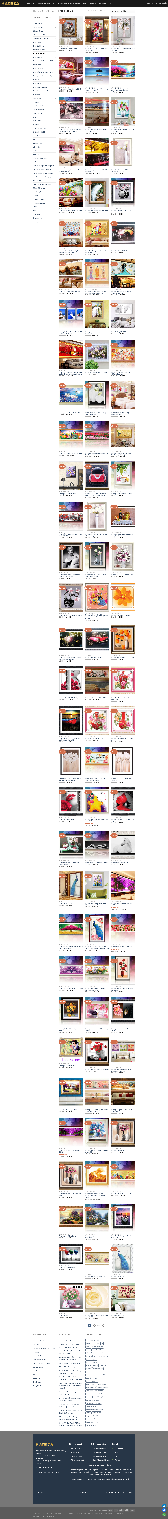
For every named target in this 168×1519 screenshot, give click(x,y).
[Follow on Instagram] (83, 1492)
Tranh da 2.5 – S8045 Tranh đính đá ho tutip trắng (122, 779)
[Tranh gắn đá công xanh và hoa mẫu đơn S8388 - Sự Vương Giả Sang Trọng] (97, 928)
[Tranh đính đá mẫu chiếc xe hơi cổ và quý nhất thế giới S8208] (71, 639)
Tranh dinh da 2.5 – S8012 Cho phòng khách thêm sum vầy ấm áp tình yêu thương (96, 616)
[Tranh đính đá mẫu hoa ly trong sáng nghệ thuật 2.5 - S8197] (97, 556)
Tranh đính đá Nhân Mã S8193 (68, 48)
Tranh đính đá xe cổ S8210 (93, 657)
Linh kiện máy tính (39, 199)
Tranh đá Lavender (39, 50)
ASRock (35, 151)
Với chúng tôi (119, 1448)
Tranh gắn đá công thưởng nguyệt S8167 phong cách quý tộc (121, 454)
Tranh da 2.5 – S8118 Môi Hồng (68, 698)
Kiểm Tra (36, 1352)
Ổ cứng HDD (37, 218)
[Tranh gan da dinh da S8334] (71, 1049)
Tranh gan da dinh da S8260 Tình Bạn (70, 413)
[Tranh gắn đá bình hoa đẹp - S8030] (97, 354)
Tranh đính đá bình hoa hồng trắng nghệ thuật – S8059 (95, 413)
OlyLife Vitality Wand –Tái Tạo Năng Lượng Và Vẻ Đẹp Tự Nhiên (70, 1424)
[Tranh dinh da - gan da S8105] (71, 1254)
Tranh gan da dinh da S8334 (67, 1066)
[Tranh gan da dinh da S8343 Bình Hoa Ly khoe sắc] (123, 111)
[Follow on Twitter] (85, 1492)
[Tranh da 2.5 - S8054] (123, 1132)
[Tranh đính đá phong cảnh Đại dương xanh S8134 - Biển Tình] (97, 71)
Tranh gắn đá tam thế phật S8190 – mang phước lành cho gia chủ (96, 292)
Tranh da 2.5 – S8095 (65, 1315)
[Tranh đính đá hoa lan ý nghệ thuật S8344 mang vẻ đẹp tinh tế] (97, 885)
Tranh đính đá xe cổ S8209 (119, 251)
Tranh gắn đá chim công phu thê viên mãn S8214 (96, 332)
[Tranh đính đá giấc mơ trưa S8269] (71, 273)
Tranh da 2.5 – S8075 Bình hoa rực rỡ (122, 574)
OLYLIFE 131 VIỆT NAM (41, 1363)
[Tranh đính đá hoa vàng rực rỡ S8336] (123, 639)
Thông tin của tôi (76, 1456)
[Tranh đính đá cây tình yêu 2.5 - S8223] (71, 970)
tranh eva (88, 1368)
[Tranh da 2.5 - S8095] (71, 1297)
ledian (87, 1346)
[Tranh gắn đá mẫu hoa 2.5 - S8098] (123, 475)
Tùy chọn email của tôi (78, 1460)
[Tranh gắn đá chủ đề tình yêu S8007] (71, 71)
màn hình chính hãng (97, 1350)
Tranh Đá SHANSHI (91, 1384)
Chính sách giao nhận (99, 1448)
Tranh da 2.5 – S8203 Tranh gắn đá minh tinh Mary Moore (69, 575)
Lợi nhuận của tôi (76, 1452)
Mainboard (37, 121)
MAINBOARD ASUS (40, 158)
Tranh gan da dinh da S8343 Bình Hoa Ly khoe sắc (122, 130)
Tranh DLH (103, 1365)
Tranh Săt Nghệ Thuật (105, 3)
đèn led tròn (100, 1394)
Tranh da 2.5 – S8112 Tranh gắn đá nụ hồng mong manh (122, 820)
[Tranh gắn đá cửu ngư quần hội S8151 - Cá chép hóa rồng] (123, 354)
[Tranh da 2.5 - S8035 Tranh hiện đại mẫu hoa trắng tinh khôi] (97, 516)
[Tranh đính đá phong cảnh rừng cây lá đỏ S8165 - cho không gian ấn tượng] (71, 354)
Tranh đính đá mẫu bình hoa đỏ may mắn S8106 (121, 698)
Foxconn (36, 154)
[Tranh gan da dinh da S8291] (71, 1218)
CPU (34, 117)
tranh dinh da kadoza (92, 1362)
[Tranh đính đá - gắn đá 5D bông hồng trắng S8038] (97, 1297)
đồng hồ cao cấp (96, 1412)
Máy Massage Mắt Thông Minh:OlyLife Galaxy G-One (68, 1418)
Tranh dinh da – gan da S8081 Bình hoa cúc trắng (123, 49)
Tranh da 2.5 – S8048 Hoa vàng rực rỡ (122, 615)
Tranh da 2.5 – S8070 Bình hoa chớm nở (122, 211)
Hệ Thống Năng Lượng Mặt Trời (44, 1348)
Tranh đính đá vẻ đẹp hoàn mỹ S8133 (96, 863)
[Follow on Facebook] (80, 1492)
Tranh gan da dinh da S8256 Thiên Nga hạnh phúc (96, 1029)
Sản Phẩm (50, 11)
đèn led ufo (89, 1397)
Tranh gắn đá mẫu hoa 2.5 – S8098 (121, 494)
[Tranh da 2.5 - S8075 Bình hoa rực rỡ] (123, 556)
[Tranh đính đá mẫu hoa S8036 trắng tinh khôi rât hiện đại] (123, 152)
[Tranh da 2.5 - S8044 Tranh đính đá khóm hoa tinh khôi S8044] (71, 761)
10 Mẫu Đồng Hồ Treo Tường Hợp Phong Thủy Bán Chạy (69, 1346)
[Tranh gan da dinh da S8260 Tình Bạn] (71, 395)
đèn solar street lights (92, 1406)
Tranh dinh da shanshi (92, 1365)
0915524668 (126, 1472)
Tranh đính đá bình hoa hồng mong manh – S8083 (69, 863)
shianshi (100, 1353)
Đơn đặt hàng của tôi (77, 1448)
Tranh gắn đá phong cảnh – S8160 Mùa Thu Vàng (97, 171)
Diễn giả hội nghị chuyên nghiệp (43, 166)
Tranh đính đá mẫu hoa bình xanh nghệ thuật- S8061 (96, 1151)
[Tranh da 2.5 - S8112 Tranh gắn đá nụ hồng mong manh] (123, 801)
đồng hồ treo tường (91, 1425)
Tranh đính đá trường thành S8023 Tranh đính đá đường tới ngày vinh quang (95, 1195)
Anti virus (36, 102)
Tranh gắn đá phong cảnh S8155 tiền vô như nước (122, 1110)
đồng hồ (88, 1412)
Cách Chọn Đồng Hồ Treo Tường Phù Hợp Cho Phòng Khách (70, 1358)
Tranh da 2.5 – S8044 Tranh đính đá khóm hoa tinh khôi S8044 (70, 779)
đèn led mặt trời (99, 1390)
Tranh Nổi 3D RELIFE (40, 87)
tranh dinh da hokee (91, 1359)
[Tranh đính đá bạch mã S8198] (123, 845)
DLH (87, 1340)
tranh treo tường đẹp (91, 1381)
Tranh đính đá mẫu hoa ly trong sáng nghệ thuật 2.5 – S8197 (96, 575)
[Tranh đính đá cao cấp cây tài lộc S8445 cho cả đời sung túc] (71, 928)
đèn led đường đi (98, 1397)
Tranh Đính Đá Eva (91, 1387)
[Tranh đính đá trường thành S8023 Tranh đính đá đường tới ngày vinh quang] (97, 1175)
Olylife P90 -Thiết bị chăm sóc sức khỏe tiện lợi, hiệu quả (70, 1405)
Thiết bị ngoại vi (38, 180)
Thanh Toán (37, 1382)
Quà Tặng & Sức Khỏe (79, 3)
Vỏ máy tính (37, 147)
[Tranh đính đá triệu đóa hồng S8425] (123, 928)
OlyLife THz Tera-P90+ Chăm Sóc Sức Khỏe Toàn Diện (70, 1412)
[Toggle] (55, 27)
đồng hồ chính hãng (91, 1419)
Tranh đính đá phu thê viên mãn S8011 (122, 1194)
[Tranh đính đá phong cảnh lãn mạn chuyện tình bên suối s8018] (123, 71)
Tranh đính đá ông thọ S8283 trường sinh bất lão (96, 251)
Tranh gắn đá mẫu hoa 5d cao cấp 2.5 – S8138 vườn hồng (97, 454)
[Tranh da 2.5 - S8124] (71, 885)
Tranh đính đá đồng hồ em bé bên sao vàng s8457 (96, 820)
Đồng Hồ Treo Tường (44, 3)
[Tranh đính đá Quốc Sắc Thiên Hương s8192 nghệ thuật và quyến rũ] (71, 111)
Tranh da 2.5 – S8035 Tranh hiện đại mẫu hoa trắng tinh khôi (96, 535)
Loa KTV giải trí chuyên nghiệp (43, 173)
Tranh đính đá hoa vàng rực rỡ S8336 (122, 657)
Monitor (88, 1350)
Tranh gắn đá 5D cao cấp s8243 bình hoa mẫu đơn (96, 49)
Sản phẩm (36, 1374)
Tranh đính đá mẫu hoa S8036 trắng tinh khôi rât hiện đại (122, 171)
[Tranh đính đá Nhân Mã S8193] (71, 30)
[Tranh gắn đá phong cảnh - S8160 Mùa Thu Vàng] (97, 152)
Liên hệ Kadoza (38, 1356)
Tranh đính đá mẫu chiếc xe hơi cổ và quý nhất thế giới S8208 (70, 658)
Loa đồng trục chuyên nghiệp (42, 169)
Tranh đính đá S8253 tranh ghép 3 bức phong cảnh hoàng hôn (122, 1070)
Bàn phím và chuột (39, 109)
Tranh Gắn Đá (103, 1375)
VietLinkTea (92, 3)
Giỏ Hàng (36, 1344)
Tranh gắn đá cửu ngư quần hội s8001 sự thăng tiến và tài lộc (96, 1110)
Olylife (35, 207)
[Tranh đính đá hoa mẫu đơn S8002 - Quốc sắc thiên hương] (97, 761)
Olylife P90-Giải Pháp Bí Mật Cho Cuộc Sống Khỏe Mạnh (70, 1399)
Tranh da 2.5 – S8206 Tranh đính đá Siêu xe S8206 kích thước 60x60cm (96, 494)
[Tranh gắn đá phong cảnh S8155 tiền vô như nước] (123, 1092)
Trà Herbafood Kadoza (67, 1341)
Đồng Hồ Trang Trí (103, 1387)
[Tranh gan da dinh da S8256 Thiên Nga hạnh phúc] (97, 1011)
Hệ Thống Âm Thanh (40, 192)
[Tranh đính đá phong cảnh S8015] (71, 1092)
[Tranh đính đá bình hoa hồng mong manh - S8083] (71, 845)
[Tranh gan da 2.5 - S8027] (123, 1297)
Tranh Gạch (37, 65)
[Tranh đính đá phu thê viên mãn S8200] (97, 192)
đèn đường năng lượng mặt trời (94, 1409)
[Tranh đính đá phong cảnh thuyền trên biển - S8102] (123, 1218)
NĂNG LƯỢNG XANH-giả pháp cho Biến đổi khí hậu (70, 1372)
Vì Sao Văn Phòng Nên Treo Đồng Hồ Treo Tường (70, 1352)
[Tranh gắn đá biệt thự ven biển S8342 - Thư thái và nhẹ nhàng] (71, 314)
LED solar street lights (97, 1346)
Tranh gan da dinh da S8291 (67, 1236)
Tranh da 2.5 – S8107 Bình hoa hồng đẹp (122, 739)
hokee (97, 1343)
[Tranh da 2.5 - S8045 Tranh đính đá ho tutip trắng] (123, 761)
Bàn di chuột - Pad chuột (41, 106)
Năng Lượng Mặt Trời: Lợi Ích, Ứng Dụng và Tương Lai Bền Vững (71, 1378)
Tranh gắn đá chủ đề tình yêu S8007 (70, 89)
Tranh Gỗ (36, 79)
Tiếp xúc (117, 1460)
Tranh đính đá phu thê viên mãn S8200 (96, 210)
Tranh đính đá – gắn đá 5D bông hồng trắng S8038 (96, 1316)
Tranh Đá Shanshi (39, 53)
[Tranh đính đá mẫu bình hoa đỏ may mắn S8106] (123, 680)
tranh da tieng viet (103, 1356)
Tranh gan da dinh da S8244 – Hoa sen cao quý (122, 1029)
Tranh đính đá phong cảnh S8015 (69, 1110)
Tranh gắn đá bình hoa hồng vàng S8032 (69, 1029)
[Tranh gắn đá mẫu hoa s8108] (97, 720)
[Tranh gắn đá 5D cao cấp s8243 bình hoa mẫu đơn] (97, 30)
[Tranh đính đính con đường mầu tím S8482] (71, 1132)
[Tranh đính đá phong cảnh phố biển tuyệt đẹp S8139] (97, 111)
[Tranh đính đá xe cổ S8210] (97, 639)
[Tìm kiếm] (23, 3)
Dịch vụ (117, 1452)
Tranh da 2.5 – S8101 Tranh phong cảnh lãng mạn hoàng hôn (69, 739)
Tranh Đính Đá (37, 57)
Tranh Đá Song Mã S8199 (118, 332)
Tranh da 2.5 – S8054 (117, 1150)
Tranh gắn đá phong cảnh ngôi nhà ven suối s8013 (97, 1236)
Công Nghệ (67, 3)
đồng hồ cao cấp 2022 (92, 1416)
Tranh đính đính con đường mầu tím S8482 (70, 1151)
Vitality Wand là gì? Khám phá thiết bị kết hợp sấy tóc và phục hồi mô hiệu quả (70, 1385)
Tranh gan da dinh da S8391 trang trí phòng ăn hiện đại (122, 535)
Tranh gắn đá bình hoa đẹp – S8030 (96, 372)
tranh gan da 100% (98, 1368)
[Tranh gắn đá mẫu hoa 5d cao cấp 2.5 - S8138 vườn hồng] (97, 435)
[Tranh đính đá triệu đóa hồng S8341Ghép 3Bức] (123, 395)
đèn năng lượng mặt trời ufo (93, 1403)
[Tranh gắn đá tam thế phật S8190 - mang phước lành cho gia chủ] (97, 273)
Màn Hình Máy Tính (91, 1353)
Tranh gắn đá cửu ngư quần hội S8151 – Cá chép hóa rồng (122, 373)
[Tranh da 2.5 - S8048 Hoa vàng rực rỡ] (123, 597)
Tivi (34, 210)
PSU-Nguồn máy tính (40, 136)
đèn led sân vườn (90, 1394)
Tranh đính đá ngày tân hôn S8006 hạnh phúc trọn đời (121, 292)
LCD (106, 1343)
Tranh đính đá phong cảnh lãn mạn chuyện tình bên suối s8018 (121, 90)
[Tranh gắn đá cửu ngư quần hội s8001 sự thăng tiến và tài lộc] (97, 1092)
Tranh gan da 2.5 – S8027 (118, 1315)
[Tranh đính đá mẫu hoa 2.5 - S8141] (97, 680)
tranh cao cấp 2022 (91, 1356)
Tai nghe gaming (38, 143)
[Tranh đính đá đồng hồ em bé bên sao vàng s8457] (97, 801)
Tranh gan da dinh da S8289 (67, 494)
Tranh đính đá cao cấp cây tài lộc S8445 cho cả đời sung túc (71, 947)
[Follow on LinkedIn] (87, 1492)
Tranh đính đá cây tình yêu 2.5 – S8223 (71, 988)
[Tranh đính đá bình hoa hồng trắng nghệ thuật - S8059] (97, 395)
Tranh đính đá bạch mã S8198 (120, 863)
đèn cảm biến (89, 1390)
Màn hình (36, 124)
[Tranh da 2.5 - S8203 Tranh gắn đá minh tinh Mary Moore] (71, 556)
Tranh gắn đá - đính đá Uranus (43, 72)
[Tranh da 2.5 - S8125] (123, 1258)
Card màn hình (37, 113)
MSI (34, 162)
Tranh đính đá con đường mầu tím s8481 (121, 904)
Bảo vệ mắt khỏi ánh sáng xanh (69, 1363)
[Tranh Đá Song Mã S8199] (123, 314)
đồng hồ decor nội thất (92, 1422)
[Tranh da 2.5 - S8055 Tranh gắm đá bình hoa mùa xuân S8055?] (71, 233)
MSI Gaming (37, 214)
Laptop (35, 195)
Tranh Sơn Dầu (38, 94)
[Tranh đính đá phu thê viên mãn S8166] (71, 192)
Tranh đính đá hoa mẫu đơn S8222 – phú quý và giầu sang (96, 989)
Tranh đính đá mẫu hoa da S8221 (95, 1276)
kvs (102, 1343)
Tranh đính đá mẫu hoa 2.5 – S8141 (95, 698)
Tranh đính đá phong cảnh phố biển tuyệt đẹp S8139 (96, 130)
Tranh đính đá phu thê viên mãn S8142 (70, 453)
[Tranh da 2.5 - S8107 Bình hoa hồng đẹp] (123, 720)
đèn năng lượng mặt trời (92, 1400)
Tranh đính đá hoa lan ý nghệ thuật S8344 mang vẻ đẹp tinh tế (95, 904)
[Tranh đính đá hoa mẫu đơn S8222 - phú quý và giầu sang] (97, 970)
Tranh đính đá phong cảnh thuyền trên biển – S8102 (123, 1236)
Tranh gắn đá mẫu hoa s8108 (94, 738)
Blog (116, 1456)
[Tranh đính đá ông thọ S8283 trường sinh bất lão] (97, 233)
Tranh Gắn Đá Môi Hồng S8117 (68, 819)
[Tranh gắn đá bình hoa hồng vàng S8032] (71, 1011)
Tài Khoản (36, 1378)
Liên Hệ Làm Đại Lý (39, 1359)
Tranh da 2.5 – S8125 (117, 1276)
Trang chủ (38, 11)
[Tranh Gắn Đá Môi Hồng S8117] (71, 801)
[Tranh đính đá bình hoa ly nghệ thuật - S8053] (71, 1175)
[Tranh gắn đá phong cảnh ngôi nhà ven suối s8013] (97, 1218)
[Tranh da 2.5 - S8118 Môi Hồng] (71, 680)
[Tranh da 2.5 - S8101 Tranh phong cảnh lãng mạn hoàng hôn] (71, 720)
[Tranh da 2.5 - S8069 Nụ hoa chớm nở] (71, 597)
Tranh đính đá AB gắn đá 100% (43, 61)
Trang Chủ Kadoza (31, 3)
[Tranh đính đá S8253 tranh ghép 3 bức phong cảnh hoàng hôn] (123, 1051)
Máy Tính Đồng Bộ (39, 128)
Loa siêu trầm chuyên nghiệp (42, 177)
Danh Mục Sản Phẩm (40, 1341)
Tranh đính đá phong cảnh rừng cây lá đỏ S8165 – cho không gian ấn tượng (70, 373)
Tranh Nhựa (37, 83)
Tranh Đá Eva (37, 42)
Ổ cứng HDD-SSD (39, 132)
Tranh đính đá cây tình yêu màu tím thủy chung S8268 (69, 171)
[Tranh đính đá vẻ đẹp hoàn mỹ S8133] (97, 845)
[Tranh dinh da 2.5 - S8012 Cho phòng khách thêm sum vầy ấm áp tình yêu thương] (97, 597)
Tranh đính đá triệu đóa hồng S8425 (122, 946)
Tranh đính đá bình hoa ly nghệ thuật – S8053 (71, 1194)
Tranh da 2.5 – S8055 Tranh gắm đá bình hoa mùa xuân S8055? (70, 251)
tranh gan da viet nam (92, 1375)
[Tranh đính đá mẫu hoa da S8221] (97, 1258)
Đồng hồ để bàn (38, 31)
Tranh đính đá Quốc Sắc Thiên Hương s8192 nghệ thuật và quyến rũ (70, 130)
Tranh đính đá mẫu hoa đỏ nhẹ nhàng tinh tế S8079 (122, 989)
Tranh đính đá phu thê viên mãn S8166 (70, 210)
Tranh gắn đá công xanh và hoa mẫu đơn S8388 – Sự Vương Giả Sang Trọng (97, 947)
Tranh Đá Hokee (38, 46)
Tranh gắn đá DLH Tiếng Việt (43, 76)
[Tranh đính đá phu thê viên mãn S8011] (123, 1175)
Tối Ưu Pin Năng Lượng (67, 1367)
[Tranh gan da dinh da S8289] (71, 475)
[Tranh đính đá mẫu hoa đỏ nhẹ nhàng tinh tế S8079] (123, 970)
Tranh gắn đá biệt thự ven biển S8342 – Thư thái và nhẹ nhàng (71, 332)
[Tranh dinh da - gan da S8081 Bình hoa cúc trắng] (123, 30)
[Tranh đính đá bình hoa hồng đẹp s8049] (97, 1051)
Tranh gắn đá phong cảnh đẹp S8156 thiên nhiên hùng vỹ (70, 535)
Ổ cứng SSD (37, 222)
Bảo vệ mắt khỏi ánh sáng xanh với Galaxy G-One (70, 1393)
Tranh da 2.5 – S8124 (65, 903)
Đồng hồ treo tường (39, 35)
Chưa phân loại (38, 23)
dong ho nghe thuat (95, 1340)
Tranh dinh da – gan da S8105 (68, 1267)
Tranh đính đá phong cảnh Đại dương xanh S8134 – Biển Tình (96, 90)
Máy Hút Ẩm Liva (39, 203)
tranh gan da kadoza (91, 1372)
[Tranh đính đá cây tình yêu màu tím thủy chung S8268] (71, 152)
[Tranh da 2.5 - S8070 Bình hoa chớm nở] (123, 192)
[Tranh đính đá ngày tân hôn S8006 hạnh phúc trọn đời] (123, 273)
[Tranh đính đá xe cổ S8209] (123, 233)
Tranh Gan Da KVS (39, 68)
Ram (34, 139)
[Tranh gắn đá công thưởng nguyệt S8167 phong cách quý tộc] (123, 435)
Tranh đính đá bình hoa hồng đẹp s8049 (97, 1069)
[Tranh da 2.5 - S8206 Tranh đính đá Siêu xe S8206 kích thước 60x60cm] (97, 475)
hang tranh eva (90, 1343)
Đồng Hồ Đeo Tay (39, 188)
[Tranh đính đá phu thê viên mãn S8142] (71, 435)
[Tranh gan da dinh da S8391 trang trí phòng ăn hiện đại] (123, 516)
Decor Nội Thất (57, 3)
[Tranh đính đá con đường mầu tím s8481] (123, 885)
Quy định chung (38, 1367)
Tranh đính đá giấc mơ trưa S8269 (69, 291)
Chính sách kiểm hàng (99, 1452)
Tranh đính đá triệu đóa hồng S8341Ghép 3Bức (120, 413)
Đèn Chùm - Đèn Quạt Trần (42, 184)
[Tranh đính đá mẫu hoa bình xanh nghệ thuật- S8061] (97, 1132)
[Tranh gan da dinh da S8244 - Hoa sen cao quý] (123, 1011)
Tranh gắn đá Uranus (91, 1378)
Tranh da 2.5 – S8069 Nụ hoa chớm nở (70, 615)
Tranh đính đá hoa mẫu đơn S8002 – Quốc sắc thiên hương (96, 779)
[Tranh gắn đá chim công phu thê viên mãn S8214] (97, 314)
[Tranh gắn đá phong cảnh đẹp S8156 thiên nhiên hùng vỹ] (71, 516)
